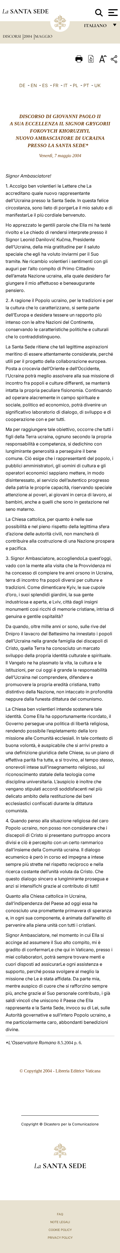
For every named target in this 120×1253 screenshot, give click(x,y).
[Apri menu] (112, 12)
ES (45, 85)
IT (66, 85)
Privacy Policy (60, 1238)
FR (55, 85)
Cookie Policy (60, 1230)
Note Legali (60, 1222)
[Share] (115, 60)
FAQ (60, 1214)
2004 (28, 36)
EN (34, 85)
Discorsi (12, 36)
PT (86, 85)
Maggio (43, 36)
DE (22, 85)
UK (97, 85)
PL (75, 85)
